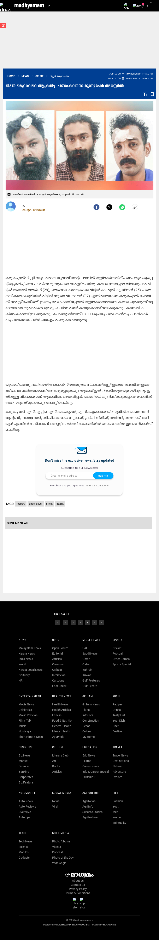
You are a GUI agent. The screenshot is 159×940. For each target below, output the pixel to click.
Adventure (119, 771)
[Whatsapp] (122, 207)
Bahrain (87, 669)
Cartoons (58, 680)
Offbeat (57, 669)
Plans (86, 709)
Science (23, 846)
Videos (56, 846)
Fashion (118, 801)
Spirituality (119, 822)
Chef (116, 726)
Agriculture (91, 793)
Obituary (24, 675)
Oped (55, 640)
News (22, 640)
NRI (21, 680)
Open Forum (60, 648)
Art (54, 761)
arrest (49, 503)
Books (56, 766)
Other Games (121, 659)
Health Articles (61, 709)
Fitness (56, 715)
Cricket (117, 648)
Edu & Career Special (95, 771)
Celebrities (25, 709)
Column (87, 731)
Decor (86, 726)
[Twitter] (109, 207)
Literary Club (60, 755)
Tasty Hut (119, 715)
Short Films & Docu (31, 736)
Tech (22, 833)
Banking (24, 771)
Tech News (26, 841)
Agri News (88, 801)
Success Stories (92, 812)
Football (118, 653)
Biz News (24, 755)
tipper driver (35, 503)
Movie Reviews (28, 715)
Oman (86, 659)
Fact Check (59, 686)
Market (23, 761)
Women (117, 817)
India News (26, 659)
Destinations (121, 761)
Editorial (57, 653)
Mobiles (24, 852)
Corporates (26, 777)
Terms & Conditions (97, 485)
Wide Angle (59, 863)
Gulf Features (91, 680)
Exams (86, 761)
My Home (88, 736)
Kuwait (87, 675)
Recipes (118, 704)
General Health (61, 726)
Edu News (88, 755)
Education (90, 747)
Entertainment (30, 696)
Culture (58, 747)
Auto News (26, 801)
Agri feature (90, 817)
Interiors (87, 715)
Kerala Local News (30, 669)
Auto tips (24, 817)
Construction (90, 720)
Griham (87, 696)
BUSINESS (25, 747)
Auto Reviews (27, 806)
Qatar (86, 664)
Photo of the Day (63, 857)
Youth (116, 806)
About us (78, 880)
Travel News (120, 755)
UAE (85, 648)
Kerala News (27, 653)
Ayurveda (58, 736)
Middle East (91, 640)
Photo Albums (61, 841)
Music (22, 726)
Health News (61, 696)
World (22, 664)
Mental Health (61, 731)
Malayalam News (30, 648)
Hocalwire (109, 924)
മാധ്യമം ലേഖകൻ (34, 210)
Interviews (58, 675)
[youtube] (87, 622)
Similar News (17, 523)
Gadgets (24, 857)
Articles (57, 659)
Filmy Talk (25, 720)
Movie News (26, 704)
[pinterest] (101, 622)
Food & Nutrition (62, 720)
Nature (117, 766)
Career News (90, 766)
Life (116, 793)
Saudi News (90, 653)
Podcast (57, 852)
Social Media (61, 793)
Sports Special (122, 664)
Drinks (117, 709)
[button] (5, 5)
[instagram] (73, 622)
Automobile (27, 793)
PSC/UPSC (89, 777)
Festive (117, 731)
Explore (117, 777)
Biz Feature (26, 782)
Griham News (91, 704)
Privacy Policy (78, 889)
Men (115, 812)
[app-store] (83, 903)
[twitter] (65, 622)
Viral (55, 806)
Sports (118, 640)
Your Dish (119, 720)
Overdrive (25, 812)
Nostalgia (25, 731)
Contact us (78, 884)
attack (60, 503)
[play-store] (76, 903)
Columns (58, 664)
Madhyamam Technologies (72, 924)
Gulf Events (89, 686)
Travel (118, 747)
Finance (24, 766)
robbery (21, 503)
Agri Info (87, 806)
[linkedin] (80, 622)
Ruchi (117, 696)
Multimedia (60, 833)
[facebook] (96, 207)
